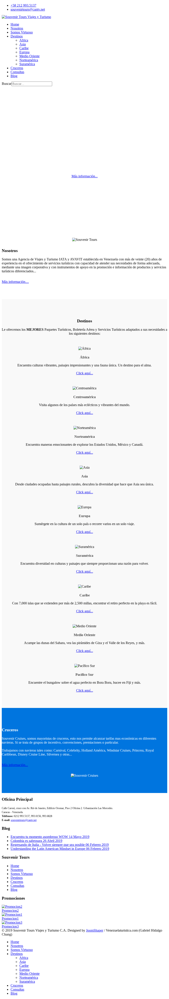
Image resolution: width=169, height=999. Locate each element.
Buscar (6, 83)
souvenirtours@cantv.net (28, 9)
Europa (24, 52)
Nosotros (17, 28)
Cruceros (17, 68)
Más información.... (15, 282)
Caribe (24, 48)
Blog (14, 76)
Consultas (17, 72)
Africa (23, 40)
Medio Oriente (29, 56)
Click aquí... (84, 373)
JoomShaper (94, 930)
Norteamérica (28, 60)
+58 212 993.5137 (23, 5)
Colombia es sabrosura (36, 841)
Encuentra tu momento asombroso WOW (50, 837)
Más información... (85, 176)
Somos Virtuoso (22, 32)
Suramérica (27, 64)
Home (15, 24)
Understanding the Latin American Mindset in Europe (60, 848)
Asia (22, 44)
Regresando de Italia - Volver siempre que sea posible (60, 845)
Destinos (17, 36)
